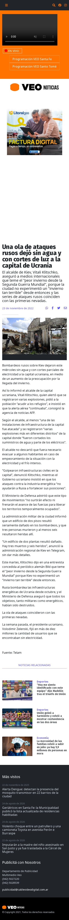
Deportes (42, 681)
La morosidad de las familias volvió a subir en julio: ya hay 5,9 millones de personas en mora (52, 747)
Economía (43, 738)
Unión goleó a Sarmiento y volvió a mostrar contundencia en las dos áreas (50, 717)
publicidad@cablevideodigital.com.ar (25, 889)
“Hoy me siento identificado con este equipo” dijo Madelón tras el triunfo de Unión (51, 689)
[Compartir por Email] (65, 308)
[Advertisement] (34, 196)
